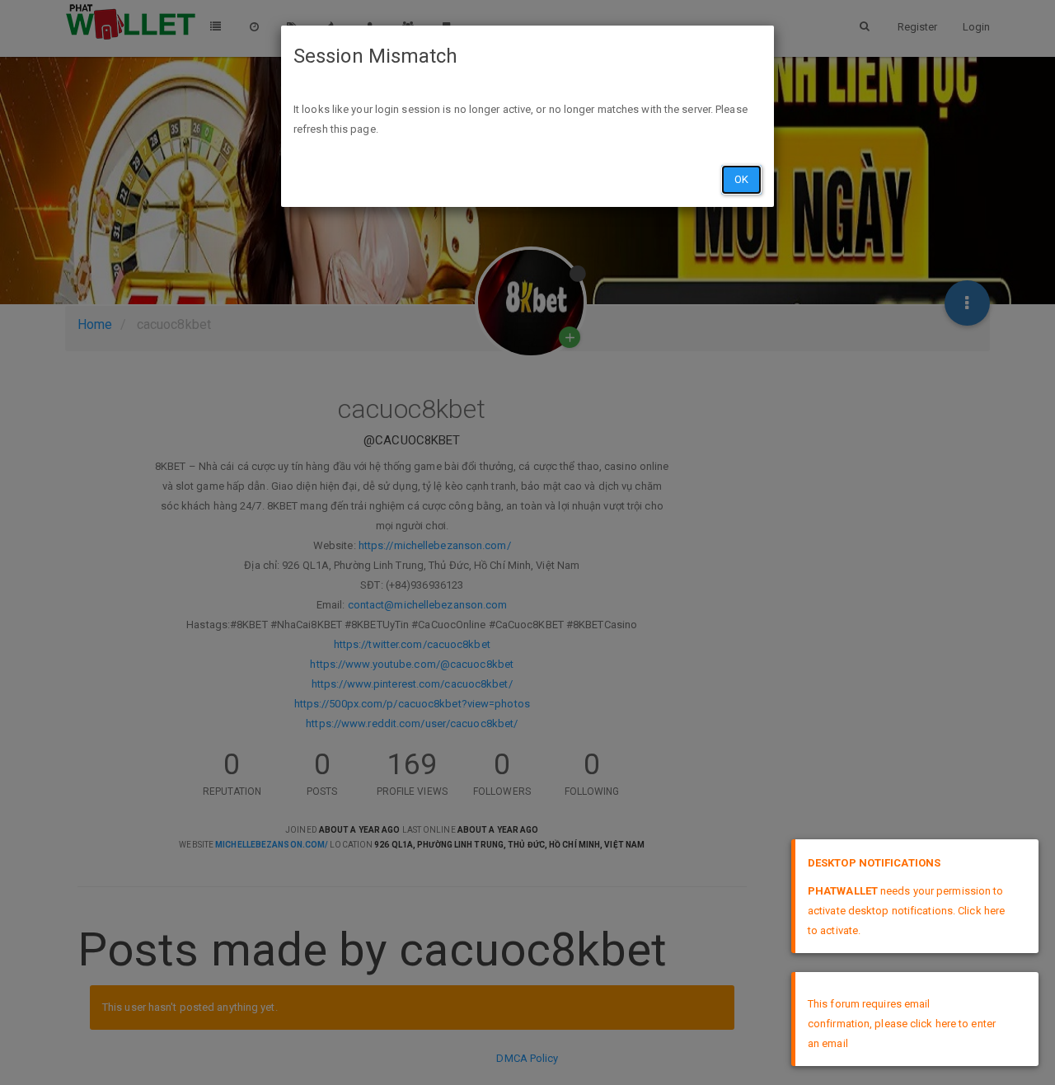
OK (741, 179)
